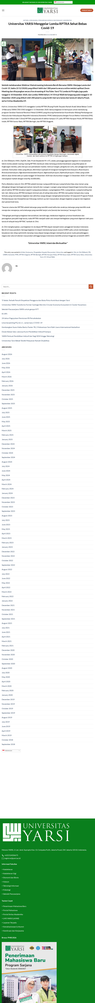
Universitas (67, 20)
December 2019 (8, 699)
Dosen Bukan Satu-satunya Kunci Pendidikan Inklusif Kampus (26, 332)
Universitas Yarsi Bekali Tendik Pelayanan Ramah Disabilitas (25, 340)
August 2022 (7, 569)
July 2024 (6, 466)
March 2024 (6, 484)
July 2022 (6, 574)
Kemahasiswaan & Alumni (13, 927)
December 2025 (8, 390)
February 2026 (7, 381)
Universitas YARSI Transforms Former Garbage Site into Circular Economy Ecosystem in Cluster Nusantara (44, 305)
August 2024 (7, 462)
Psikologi (6, 890)
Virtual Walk (50, 257)
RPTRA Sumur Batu (77, 255)
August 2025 (7, 408)
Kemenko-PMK (13, 255)
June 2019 (6, 726)
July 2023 (6, 520)
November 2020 (8, 654)
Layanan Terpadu (10, 922)
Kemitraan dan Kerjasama (13, 931)
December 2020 (8, 650)
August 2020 (7, 668)
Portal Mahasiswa (10, 910)
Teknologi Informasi (11, 886)
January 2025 (7, 439)
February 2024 (7, 489)
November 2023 (8, 502)
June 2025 (6, 417)
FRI (89, 252)
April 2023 (6, 533)
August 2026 (7, 354)
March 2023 (6, 538)
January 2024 (7, 493)
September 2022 (8, 565)
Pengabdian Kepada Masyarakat (50, 20)
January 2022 (7, 601)
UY (45, 257)
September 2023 (8, 511)
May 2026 (6, 367)
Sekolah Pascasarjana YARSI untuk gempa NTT (20, 309)
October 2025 (7, 399)
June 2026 (6, 363)
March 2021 (6, 641)
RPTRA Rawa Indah (64, 255)
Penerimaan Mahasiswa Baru (14, 906)
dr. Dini (74, 252)
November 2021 (8, 610)
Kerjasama (33, 20)
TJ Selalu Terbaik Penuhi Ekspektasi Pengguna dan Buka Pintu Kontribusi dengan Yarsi (36, 300)
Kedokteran (8, 869)
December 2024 (8, 444)
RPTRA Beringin (36, 255)
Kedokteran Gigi (9, 873)
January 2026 (7, 385)
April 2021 (6, 637)
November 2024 (8, 448)
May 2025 (6, 421)
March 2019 (6, 735)
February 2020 (7, 690)
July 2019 (6, 722)
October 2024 (7, 453)
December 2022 (8, 551)
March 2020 (6, 686)
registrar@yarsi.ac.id (12, 858)
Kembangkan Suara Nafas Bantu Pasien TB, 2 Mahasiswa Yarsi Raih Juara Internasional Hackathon (41, 327)
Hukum (6, 882)
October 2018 (7, 740)
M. (56, 34)
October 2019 (7, 708)
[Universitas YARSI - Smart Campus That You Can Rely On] (47, 10)
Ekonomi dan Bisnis (11, 877)
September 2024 (8, 457)
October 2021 (7, 614)
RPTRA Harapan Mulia (49, 255)
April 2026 (6, 372)
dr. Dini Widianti (82, 252)
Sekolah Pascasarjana (11, 894)
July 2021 (6, 628)
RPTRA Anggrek (24, 255)
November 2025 (8, 394)
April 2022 (6, 587)
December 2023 (8, 498)
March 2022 (6, 592)
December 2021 (8, 605)
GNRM (5, 255)
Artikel (26, 20)
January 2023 (7, 547)
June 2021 (6, 632)
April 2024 (6, 480)
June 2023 (6, 524)
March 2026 (6, 377)
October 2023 (7, 507)
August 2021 (7, 623)
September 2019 (8, 713)
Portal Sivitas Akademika (13, 914)
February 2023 (7, 542)
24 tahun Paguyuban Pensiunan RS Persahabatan (21, 318)
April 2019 (6, 731)
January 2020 (7, 695)
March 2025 (6, 430)
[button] (3, 10)
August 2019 (7, 717)
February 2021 (7, 645)
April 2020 (6, 681)
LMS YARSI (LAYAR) (11, 918)
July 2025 (6, 412)
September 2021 (8, 619)
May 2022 (6, 583)
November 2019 (8, 704)
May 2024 (6, 475)
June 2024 (6, 471)
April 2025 (6, 426)
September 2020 (8, 663)
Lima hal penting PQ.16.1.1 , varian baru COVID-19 (22, 323)
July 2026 (6, 358)
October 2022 (7, 560)
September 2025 (8, 403)
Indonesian (60, 2)
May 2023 (6, 529)
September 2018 (8, 744)
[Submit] (91, 286)
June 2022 (6, 578)
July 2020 (6, 672)
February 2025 (7, 435)
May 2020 (6, 677)
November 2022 (8, 556)
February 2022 (7, 596)
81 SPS (4, 314)
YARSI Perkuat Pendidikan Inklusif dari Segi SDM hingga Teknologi (28, 336)
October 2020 (7, 659)
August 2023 (7, 515)
